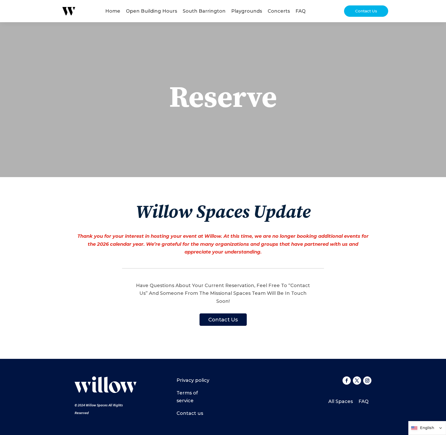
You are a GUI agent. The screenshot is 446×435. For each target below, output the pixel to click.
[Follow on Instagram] (367, 380)
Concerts (279, 11)
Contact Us (366, 11)
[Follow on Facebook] (347, 380)
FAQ (301, 11)
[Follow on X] (357, 380)
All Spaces (340, 402)
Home (112, 11)
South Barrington (204, 11)
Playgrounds (246, 11)
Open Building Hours (151, 11)
